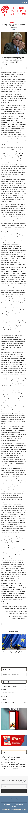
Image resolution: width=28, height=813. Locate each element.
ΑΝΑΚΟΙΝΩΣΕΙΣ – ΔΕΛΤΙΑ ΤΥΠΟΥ (14, 686)
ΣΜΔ (8, 762)
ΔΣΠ (7, 757)
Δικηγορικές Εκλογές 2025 (10, 758)
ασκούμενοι (13, 762)
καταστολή (14, 766)
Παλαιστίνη (3, 762)
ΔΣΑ (3, 757)
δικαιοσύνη (22, 764)
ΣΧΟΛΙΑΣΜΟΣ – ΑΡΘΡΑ (14, 702)
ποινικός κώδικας (16, 623)
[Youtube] (24, 2)
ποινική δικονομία (6, 623)
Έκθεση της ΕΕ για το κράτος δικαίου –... (14, 652)
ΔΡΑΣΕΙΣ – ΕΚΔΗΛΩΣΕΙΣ (14, 693)
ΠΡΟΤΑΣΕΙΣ (14, 699)
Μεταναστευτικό (19, 760)
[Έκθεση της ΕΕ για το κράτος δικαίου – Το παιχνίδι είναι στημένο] (14, 642)
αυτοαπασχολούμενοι (9, 764)
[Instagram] (22, 2)
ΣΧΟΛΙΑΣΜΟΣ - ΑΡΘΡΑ (14, 22)
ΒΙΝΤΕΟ (14, 689)
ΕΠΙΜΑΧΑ (14, 696)
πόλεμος (16, 769)
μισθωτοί (10, 769)
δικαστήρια (4, 767)
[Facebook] (21, 2)
